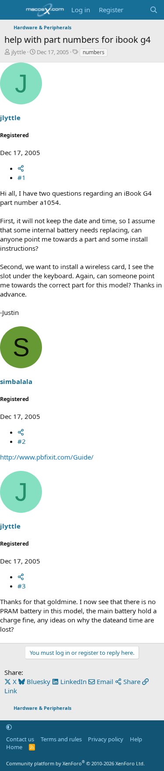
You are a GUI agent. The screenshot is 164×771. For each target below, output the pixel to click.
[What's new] (136, 10)
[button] (9, 727)
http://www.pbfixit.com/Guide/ (47, 457)
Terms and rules (61, 739)
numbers (94, 52)
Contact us (20, 739)
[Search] (153, 10)
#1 (21, 177)
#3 (21, 585)
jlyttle (18, 52)
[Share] (20, 168)
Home (14, 747)
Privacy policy (105, 739)
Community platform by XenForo (75, 763)
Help (136, 739)
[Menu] (12, 10)
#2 (21, 441)
